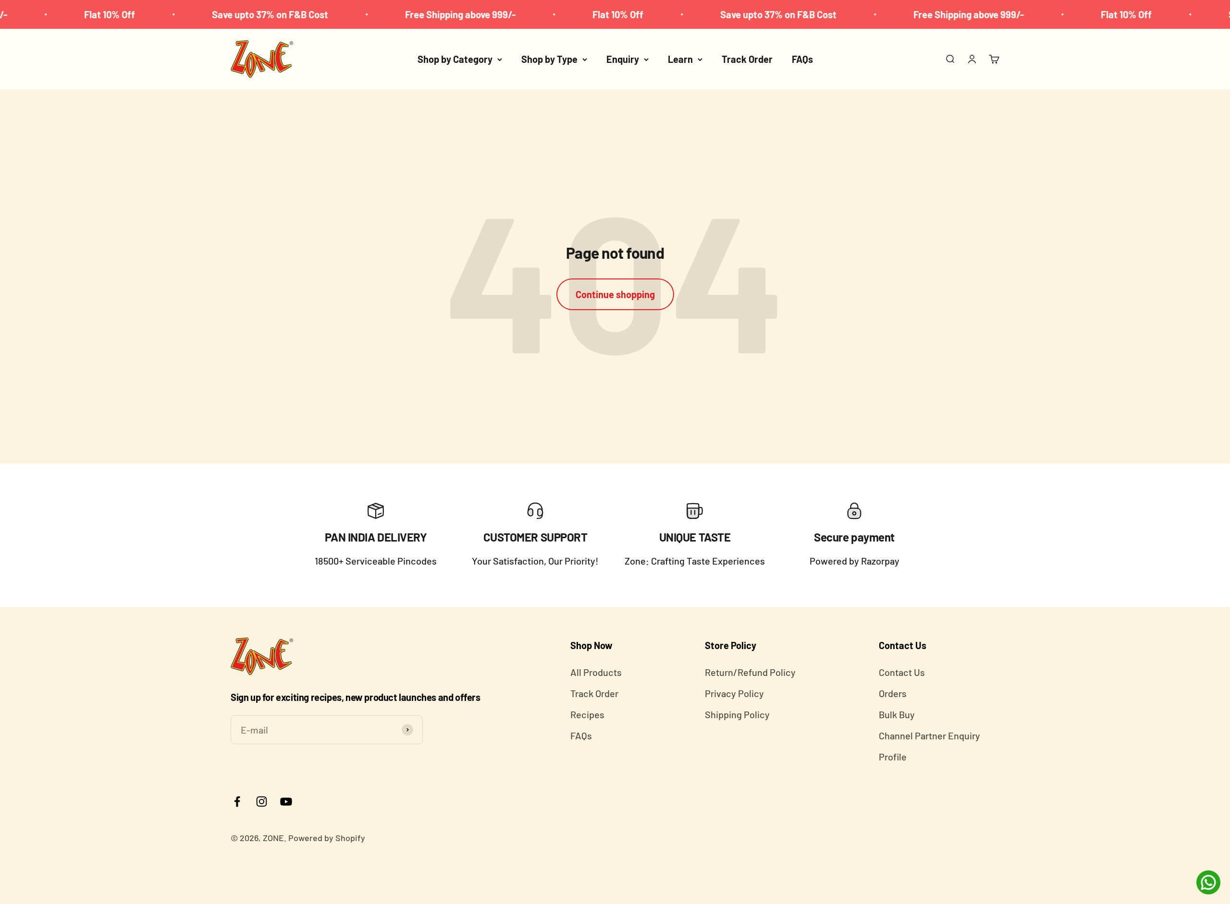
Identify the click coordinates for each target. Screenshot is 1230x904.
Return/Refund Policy (750, 672)
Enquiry (622, 59)
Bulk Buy (897, 714)
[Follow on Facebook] (237, 801)
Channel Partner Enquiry (929, 735)
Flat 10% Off (75, 14)
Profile (893, 756)
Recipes (587, 714)
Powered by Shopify (326, 837)
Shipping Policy (737, 714)
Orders (893, 693)
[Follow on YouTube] (286, 801)
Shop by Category (455, 59)
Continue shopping (615, 294)
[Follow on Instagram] (261, 801)
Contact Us (902, 672)
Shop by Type (549, 59)
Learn (680, 59)
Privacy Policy (734, 693)
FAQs (802, 59)
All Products (596, 672)
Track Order (747, 59)
